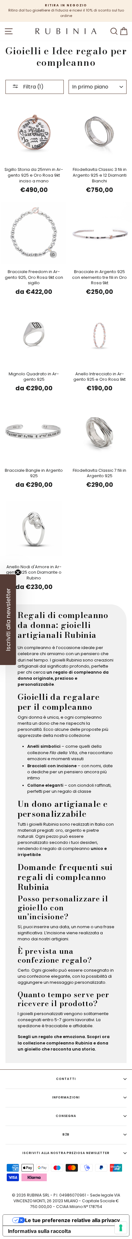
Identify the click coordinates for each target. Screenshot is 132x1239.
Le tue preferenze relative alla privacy (72, 1220)
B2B (66, 1134)
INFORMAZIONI (65, 1097)
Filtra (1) (33, 86)
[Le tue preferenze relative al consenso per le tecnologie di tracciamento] (121, 1228)
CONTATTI (66, 1079)
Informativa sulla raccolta (39, 1231)
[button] (8, 619)
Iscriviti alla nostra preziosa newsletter (65, 1153)
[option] (66, 11)
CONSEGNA (66, 1116)
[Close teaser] (18, 572)
